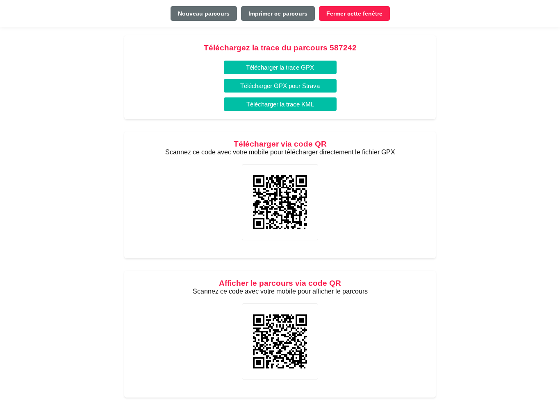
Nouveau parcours (204, 13)
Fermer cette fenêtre (354, 13)
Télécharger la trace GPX (280, 67)
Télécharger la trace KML (280, 104)
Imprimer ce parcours (277, 13)
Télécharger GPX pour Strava (280, 85)
